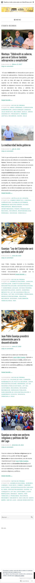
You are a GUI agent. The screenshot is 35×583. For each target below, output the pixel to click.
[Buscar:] (17, 517)
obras (30, 111)
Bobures (29, 483)
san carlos (23, 498)
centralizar (6, 283)
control (27, 200)
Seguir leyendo (6, 100)
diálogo (30, 487)
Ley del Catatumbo (16, 294)
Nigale (24, 111)
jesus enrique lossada (21, 109)
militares (17, 111)
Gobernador (6, 109)
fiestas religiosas (15, 489)
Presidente (15, 114)
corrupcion (28, 107)
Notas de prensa (18, 105)
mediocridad (17, 206)
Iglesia (26, 489)
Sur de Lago (11, 500)
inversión (21, 383)
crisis (30, 381)
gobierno (25, 290)
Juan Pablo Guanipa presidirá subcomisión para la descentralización (15, 339)
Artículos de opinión (19, 198)
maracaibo (5, 493)
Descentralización (9, 285)
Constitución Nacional (21, 283)
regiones (13, 298)
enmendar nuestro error (11, 204)
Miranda (14, 493)
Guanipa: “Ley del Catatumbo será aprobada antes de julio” (17, 250)
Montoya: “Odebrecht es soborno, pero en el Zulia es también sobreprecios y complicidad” (16, 57)
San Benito (14, 498)
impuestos (5, 292)
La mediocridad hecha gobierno (16, 145)
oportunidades (7, 208)
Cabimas (4, 485)
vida (14, 300)
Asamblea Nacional (17, 281)
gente (18, 290)
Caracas (29, 281)
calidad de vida (16, 379)
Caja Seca (13, 485)
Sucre (19, 116)
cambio (20, 485)
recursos (12, 116)
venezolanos (6, 300)
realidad (22, 296)
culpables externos (20, 202)
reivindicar (5, 390)
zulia (25, 116)
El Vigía (4, 489)
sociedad (13, 213)
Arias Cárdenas (16, 107)
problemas (28, 294)
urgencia (21, 394)
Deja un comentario (7, 66)
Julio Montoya (7, 111)
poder (16, 208)
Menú (18, 20)
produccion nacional (9, 296)
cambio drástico (17, 200)
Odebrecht (5, 114)
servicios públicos (18, 390)
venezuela (22, 213)
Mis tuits (3, 528)
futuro (25, 204)
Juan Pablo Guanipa (19, 357)
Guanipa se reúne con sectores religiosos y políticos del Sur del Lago (15, 438)
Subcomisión (23, 298)
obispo (20, 493)
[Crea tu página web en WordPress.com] (17, 2)
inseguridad (6, 206)
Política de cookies (19, 575)
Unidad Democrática (25, 500)
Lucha (28, 491)
